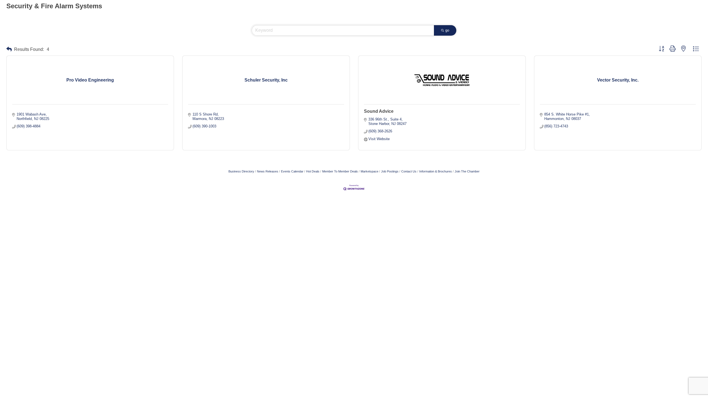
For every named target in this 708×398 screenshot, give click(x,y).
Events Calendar (292, 171)
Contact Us (409, 171)
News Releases (267, 171)
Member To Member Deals (340, 171)
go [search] (447, 30)
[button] (9, 49)
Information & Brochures (435, 171)
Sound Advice (379, 111)
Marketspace (369, 171)
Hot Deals (312, 171)
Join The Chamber (467, 171)
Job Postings (390, 171)
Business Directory (241, 171)
